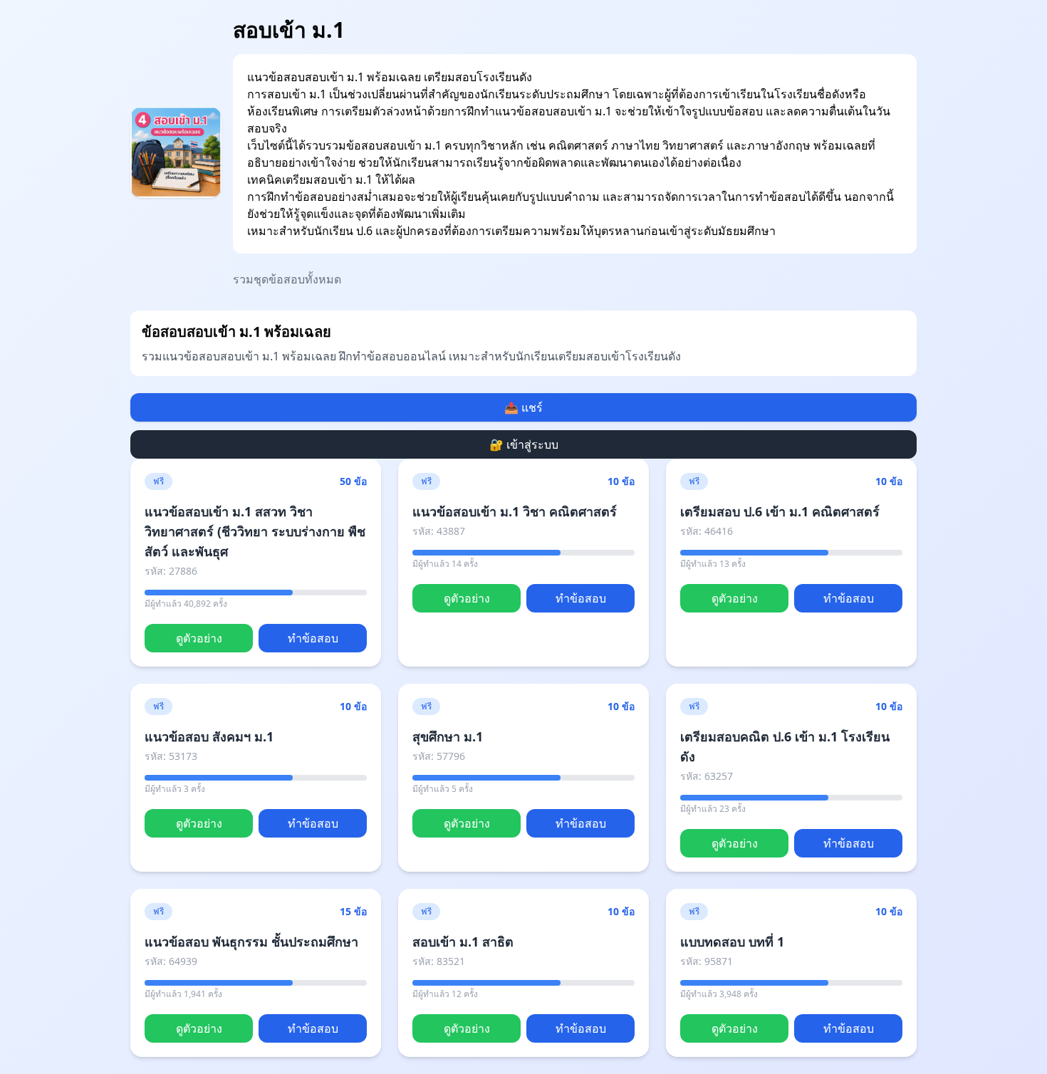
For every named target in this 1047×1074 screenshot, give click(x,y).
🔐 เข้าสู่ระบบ (523, 444)
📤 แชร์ (523, 407)
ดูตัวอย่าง (199, 638)
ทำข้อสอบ (313, 638)
